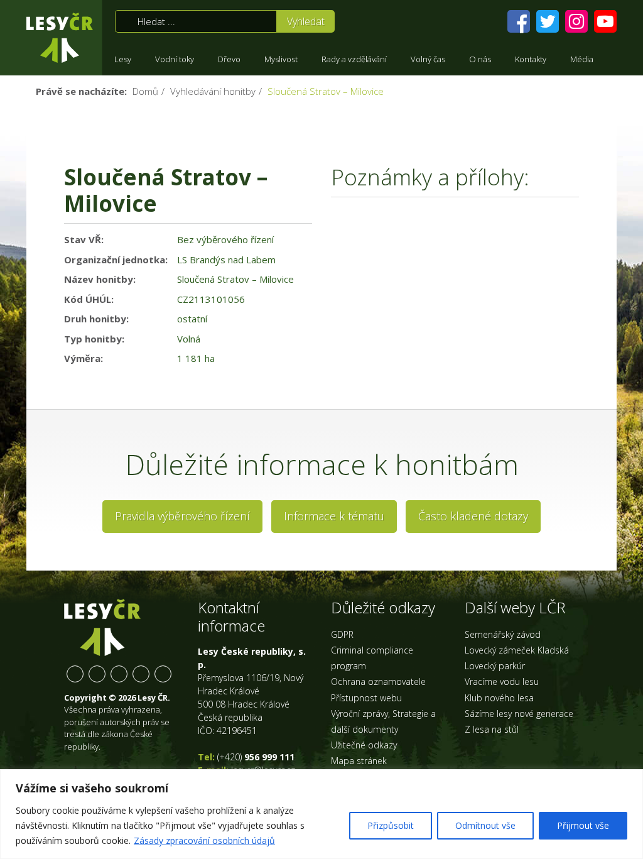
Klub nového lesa (499, 698)
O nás (480, 59)
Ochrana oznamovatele (378, 681)
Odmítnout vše (485, 825)
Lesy (122, 59)
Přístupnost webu (366, 698)
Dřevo (229, 59)
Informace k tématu (334, 515)
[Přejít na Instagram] (576, 21)
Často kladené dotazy (473, 515)
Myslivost (281, 59)
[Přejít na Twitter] (547, 21)
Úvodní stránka (59, 38)
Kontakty (530, 59)
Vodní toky (174, 59)
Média (581, 59)
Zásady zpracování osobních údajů (204, 840)
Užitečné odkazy (364, 745)
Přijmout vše (583, 825)
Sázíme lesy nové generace (519, 713)
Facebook (75, 673)
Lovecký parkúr (495, 666)
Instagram (119, 673)
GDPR (342, 634)
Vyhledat (306, 21)
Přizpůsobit (390, 825)
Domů (145, 91)
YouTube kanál (140, 673)
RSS (162, 673)
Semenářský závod (503, 634)
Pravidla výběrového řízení (182, 515)
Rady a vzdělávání (354, 59)
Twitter (97, 673)
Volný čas (428, 59)
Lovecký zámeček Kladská (517, 650)
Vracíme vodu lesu (502, 681)
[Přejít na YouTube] (605, 21)
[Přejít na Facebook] (518, 21)
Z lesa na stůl (492, 729)
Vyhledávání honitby (213, 91)
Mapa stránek (359, 761)
